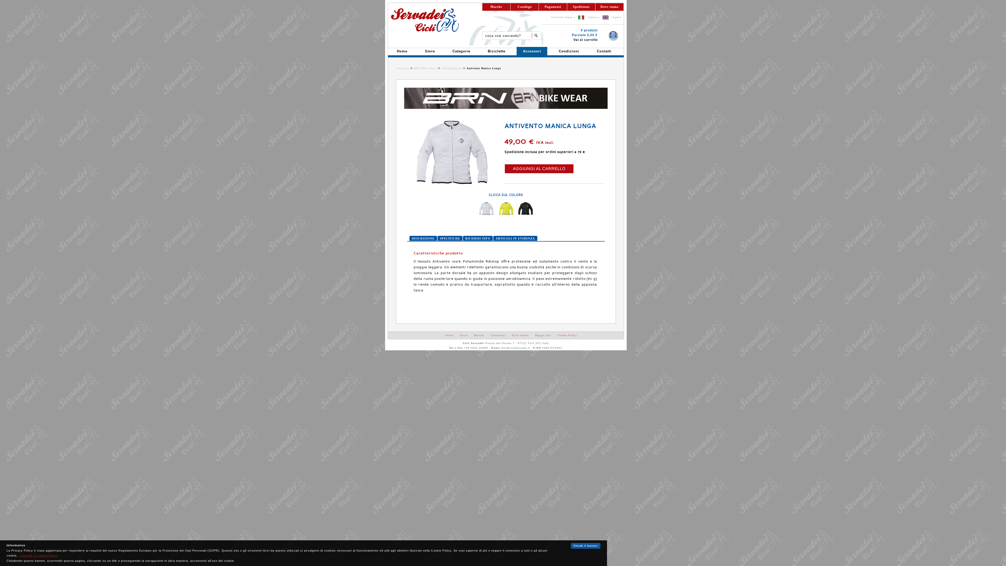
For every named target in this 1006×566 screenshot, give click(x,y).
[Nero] (525, 214)
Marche (496, 7)
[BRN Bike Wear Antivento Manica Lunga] (453, 184)
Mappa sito (543, 335)
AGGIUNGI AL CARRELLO (539, 168)
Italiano (593, 17)
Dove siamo (609, 7)
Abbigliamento (451, 68)
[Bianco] (486, 214)
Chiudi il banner (585, 545)
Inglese (617, 17)
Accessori (403, 68)
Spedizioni (581, 7)
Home (449, 335)
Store (464, 335)
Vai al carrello (585, 40)
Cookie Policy (567, 335)
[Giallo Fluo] (506, 214)
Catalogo (525, 7)
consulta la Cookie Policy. (39, 555)
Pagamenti (553, 7)
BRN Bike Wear (425, 68)
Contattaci (498, 335)
